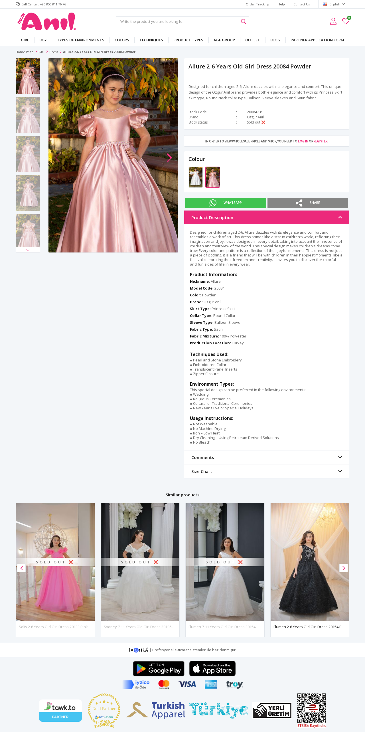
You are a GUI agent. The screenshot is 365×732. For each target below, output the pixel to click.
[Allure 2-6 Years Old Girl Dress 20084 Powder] (212, 176)
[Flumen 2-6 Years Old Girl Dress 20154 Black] (310, 562)
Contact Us (301, 4)
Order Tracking (257, 4)
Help (281, 4)
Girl (25, 40)
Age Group (224, 40)
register (320, 141)
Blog (275, 40)
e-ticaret (182, 649)
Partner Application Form (317, 40)
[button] (28, 250)
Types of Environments (80, 40)
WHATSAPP (233, 202)
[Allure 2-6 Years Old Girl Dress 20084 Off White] (196, 176)
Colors (122, 40)
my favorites (348, 19)
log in (303, 141)
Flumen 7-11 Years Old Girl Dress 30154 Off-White (230, 626)
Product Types (188, 40)
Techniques (151, 40)
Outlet (252, 40)
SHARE (315, 202)
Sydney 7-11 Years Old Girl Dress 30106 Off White (146, 626)
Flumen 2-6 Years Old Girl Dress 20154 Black (310, 626)
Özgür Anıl (255, 117)
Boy (43, 40)
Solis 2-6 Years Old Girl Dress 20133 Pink (53, 626)
